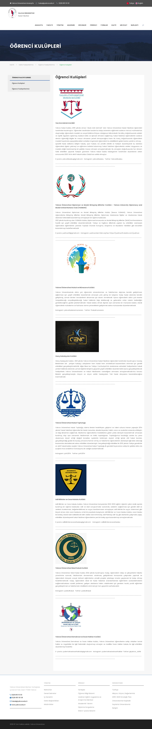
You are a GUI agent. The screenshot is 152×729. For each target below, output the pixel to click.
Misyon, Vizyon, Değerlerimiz (123, 693)
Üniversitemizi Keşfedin (121, 701)
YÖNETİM (60, 25)
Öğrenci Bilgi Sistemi (86, 693)
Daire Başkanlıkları (51, 701)
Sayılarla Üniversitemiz (121, 704)
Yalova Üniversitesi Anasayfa (22, 3)
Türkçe (131, 3)
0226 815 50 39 (17, 697)
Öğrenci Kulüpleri (70, 77)
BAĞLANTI (134, 25)
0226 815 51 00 (16, 695)
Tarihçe (115, 690)
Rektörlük (48, 690)
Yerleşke (81, 690)
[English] (136, 3)
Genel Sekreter (50, 693)
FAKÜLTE (50, 25)
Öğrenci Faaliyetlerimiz (20, 89)
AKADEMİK (71, 25)
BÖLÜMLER (82, 25)
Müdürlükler (48, 704)
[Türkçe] (128, 3)
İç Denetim (48, 697)
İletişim (115, 708)
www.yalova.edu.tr (18, 705)
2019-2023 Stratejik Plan (121, 697)
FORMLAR (104, 25)
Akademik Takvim (85, 703)
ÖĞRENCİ (93, 25)
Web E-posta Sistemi (86, 711)
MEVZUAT (123, 25)
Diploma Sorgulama (86, 707)
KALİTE (113, 25)
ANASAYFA (39, 25)
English (140, 3)
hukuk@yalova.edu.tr (19, 701)
